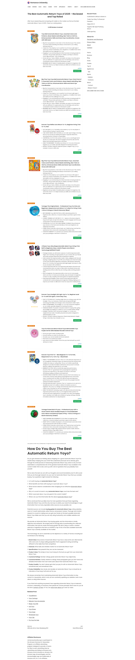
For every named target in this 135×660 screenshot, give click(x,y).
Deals (44, 7)
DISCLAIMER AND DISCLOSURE (88, 7)
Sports (89, 74)
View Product (77, 71)
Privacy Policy (91, 42)
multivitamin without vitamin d (96, 16)
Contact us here (38, 587)
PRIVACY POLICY (92, 88)
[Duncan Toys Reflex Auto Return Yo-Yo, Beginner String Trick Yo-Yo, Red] (34, 129)
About (89, 45)
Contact (89, 48)
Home (29, 7)
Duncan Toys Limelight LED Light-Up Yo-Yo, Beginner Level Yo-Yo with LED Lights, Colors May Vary (60, 295)
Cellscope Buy (91, 31)
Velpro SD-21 (91, 24)
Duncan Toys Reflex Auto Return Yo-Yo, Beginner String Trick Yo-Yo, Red (61, 125)
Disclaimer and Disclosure (95, 39)
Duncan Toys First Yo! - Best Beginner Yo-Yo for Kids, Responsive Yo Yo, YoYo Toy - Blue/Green (59, 356)
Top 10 (55, 7)
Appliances (90, 69)
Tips (89, 72)
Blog (40, 7)
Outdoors (91, 80)
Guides (50, 7)
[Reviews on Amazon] (34, 306)
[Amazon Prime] (79, 68)
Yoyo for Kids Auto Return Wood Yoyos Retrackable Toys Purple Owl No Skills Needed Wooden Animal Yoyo (60, 330)
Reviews (34, 7)
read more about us (57, 587)
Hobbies (90, 77)
